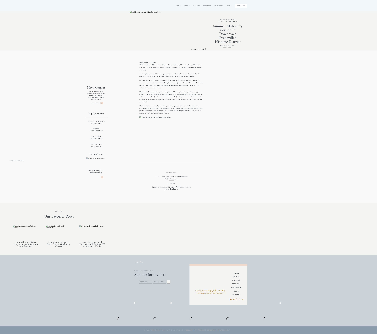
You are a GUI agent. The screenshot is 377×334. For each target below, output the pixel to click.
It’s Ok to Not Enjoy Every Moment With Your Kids (172, 177)
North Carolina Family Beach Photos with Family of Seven (58, 244)
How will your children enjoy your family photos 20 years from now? (25, 244)
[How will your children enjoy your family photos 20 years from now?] (26, 231)
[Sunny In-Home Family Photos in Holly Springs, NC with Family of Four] (92, 231)
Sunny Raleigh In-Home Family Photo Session (96, 172)
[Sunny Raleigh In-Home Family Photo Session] (96, 162)
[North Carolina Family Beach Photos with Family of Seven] (59, 231)
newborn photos (180, 108)
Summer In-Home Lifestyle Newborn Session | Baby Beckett (171, 188)
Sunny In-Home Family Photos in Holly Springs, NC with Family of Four (92, 244)
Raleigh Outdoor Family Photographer (227, 20)
